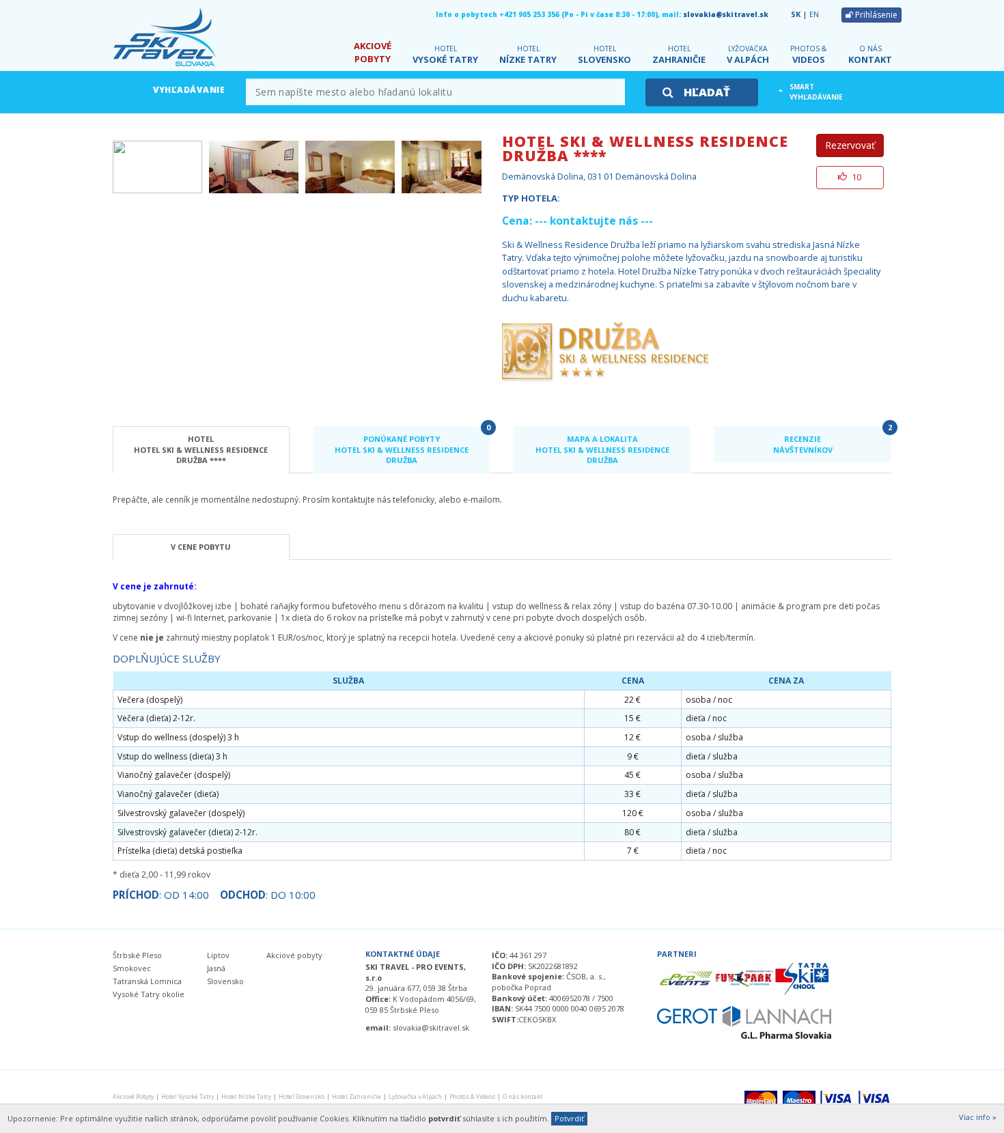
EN (814, 14)
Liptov (218, 955)
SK (795, 14)
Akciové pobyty (294, 955)
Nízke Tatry (528, 55)
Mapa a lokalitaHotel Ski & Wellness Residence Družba (602, 450)
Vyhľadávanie (189, 90)
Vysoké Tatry (445, 55)
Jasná (216, 968)
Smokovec (132, 968)
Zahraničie (679, 55)
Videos (808, 55)
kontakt (870, 55)
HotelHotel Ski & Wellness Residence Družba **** (201, 450)
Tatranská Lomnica (147, 981)
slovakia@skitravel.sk (725, 14)
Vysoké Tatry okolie (148, 994)
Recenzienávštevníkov (832, 440)
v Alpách (748, 55)
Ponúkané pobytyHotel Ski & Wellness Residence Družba (412, 446)
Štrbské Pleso (137, 955)
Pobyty (372, 52)
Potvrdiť (569, 1118)
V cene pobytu (201, 547)
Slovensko (604, 55)
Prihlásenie (875, 14)
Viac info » (977, 1117)
